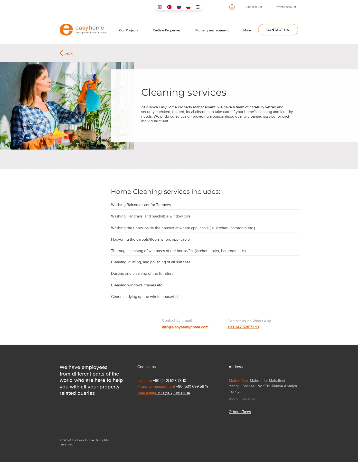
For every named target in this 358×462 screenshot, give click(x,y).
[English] (160, 7)
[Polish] (188, 7)
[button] (247, 30)
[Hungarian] (197, 7)
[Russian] (179, 7)
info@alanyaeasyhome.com (185, 327)
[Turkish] (169, 7)
